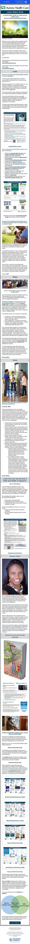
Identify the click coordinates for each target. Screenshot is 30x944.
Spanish (4, 893)
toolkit (6, 757)
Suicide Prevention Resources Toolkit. (15, 797)
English (19, 892)
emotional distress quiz (14, 770)
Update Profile (9, 933)
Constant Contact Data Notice (18, 933)
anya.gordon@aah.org (8, 68)
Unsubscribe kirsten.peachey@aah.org (15, 932)
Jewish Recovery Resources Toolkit (15, 867)
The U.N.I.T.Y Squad (7, 301)
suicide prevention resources (12, 154)
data (11, 89)
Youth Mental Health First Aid (18, 160)
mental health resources (17, 153)
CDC (7, 274)
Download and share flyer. (15, 553)
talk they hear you (17, 162)
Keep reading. (5, 475)
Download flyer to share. (15, 146)
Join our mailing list (15, 922)
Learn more (13, 175)
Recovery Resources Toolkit (15, 843)
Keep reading (5, 357)
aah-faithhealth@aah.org (16, 935)
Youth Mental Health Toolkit (12, 177)
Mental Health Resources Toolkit (15, 820)
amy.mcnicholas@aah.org (9, 63)
